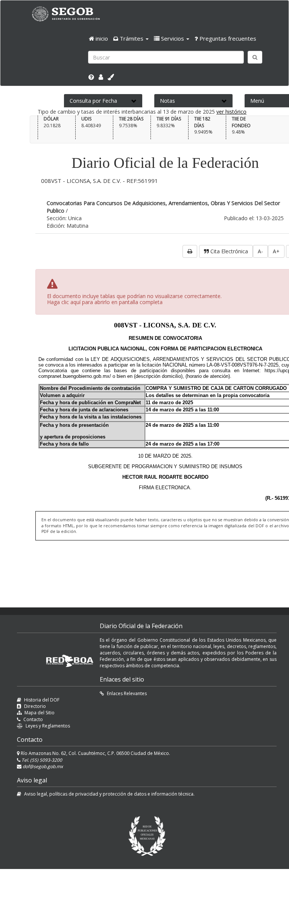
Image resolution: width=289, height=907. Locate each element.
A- (260, 251)
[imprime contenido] (190, 251)
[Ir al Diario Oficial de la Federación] (69, 13)
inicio (101, 38)
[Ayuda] (91, 77)
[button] (131, 38)
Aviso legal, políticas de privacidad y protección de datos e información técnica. (109, 794)
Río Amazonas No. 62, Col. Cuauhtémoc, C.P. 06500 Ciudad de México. (95, 753)
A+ (276, 251)
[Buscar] (255, 57)
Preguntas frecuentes (227, 38)
